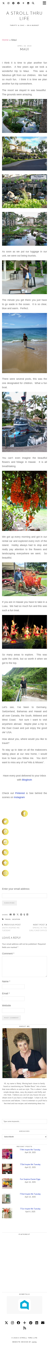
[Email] (42, 1323)
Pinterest (20, 793)
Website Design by (24, 1342)
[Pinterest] (13, 3)
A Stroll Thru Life (27, 1338)
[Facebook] (18, 3)
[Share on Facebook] (14, 914)
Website (6, 1005)
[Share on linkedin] (27, 914)
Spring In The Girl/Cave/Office (38, 928)
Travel (8, 919)
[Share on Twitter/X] (17, 914)
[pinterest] (30, 1323)
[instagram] (12, 1323)
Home (5, 40)
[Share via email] (10, 914)
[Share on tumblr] (24, 914)
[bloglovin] (24, 1323)
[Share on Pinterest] (21, 914)
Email (6, 993)
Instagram (19, 797)
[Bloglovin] (23, 3)
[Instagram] (8, 3)
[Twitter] (3, 3)
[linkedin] (36, 1323)
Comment (8, 953)
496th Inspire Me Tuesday (11, 928)
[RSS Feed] (24, 1328)
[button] (45, 3)
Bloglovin (27, 779)
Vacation (16, 919)
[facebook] (18, 1323)
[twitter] (6, 1323)
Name (6, 981)
